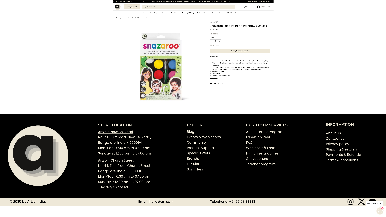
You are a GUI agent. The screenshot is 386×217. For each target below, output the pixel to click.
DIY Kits (193, 164)
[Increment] (219, 41)
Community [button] (197, 142)
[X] (361, 202)
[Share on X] (222, 83)
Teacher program (261, 164)
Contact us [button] (335, 138)
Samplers (195, 169)
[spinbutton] (215, 41)
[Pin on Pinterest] (215, 83)
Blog (190, 131)
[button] (159, 13)
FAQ (249, 142)
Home (118, 18)
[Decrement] (211, 41)
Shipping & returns (341, 149)
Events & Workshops (204, 137)
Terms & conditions (342, 160)
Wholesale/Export (261, 148)
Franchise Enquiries (262, 153)
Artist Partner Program (265, 131)
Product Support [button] (200, 147)
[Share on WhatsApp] (218, 83)
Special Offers (198, 153)
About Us (333, 133)
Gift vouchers (257, 158)
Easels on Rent (258, 137)
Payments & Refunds (343, 154)
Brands (193, 158)
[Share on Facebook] (211, 83)
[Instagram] (351, 202)
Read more (213, 78)
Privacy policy (337, 144)
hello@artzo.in (161, 201)
